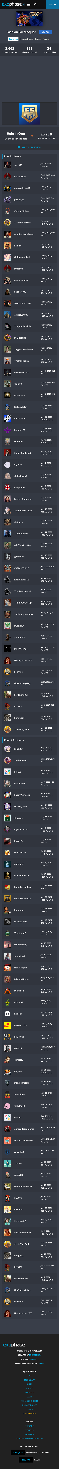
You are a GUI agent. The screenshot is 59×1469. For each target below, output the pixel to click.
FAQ (29, 1375)
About (29, 1388)
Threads (29, 1426)
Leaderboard (26, 39)
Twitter (29, 1430)
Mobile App (29, 1380)
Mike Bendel (35, 1355)
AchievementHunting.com (29, 1438)
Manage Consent (29, 1401)
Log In (52, 4)
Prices (38, 39)
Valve (41, 1363)
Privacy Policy (29, 1405)
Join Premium (29, 1413)
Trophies (13, 39)
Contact (29, 1392)
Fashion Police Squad (21, 32)
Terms (29, 1409)
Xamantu (34, 1359)
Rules (29, 1384)
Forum (46, 39)
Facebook (29, 1434)
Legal (29, 1396)
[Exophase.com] (13, 4)
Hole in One (16, 133)
